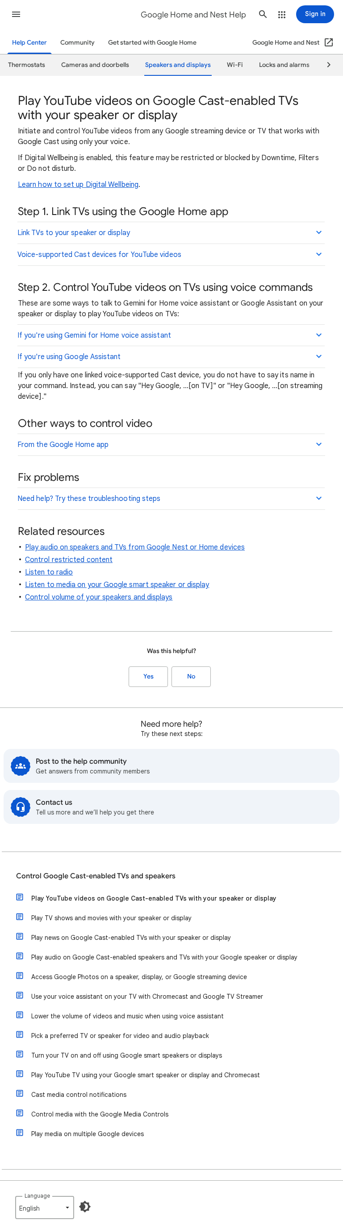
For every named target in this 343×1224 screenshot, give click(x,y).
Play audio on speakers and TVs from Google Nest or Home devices (135, 547)
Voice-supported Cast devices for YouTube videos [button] (99, 254)
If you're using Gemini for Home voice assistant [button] (94, 335)
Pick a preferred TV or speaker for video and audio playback (120, 1036)
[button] (16, 14)
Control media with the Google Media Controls (99, 1114)
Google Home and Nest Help (193, 15)
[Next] (324, 65)
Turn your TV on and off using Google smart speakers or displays (126, 1055)
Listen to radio (49, 572)
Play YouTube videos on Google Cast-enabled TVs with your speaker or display (153, 898)
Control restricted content (69, 559)
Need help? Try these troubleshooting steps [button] (88, 498)
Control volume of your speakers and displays (99, 597)
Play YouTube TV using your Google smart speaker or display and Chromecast (145, 1075)
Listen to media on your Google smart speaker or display (117, 584)
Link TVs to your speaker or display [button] (73, 232)
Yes (148, 676)
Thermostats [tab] (26, 65)
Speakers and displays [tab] (178, 65)
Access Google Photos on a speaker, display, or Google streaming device (139, 977)
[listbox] (44, 1207)
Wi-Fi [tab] (235, 65)
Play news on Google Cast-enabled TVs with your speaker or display (131, 938)
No (191, 676)
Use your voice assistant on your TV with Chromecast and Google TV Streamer (147, 996)
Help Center (29, 42)
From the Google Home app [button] (63, 444)
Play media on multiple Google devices (87, 1134)
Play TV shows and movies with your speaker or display (111, 918)
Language (37, 1195)
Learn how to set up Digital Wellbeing (78, 184)
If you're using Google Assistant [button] (69, 356)
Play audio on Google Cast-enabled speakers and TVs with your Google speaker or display (164, 957)
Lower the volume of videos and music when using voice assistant (127, 1016)
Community (77, 42)
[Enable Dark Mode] (85, 1206)
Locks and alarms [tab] (284, 65)
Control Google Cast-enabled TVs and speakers (96, 876)
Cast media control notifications (78, 1095)
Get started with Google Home (152, 42)
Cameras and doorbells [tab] (95, 65)
